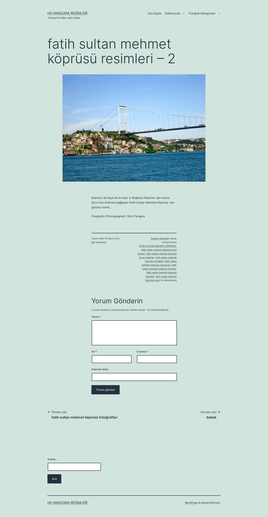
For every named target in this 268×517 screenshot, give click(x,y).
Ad (94, 351)
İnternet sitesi (99, 369)
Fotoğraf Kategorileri (202, 13)
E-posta (142, 351)
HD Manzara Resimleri (67, 13)
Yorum (96, 316)
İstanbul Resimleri (160, 238)
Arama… (52, 459)
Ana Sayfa (154, 13)
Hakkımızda (172, 13)
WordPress (191, 502)
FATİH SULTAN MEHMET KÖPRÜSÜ (157, 246)
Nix (93, 242)
